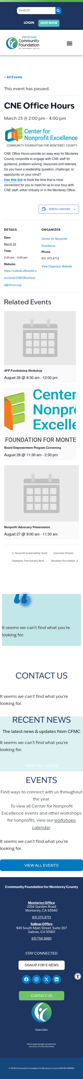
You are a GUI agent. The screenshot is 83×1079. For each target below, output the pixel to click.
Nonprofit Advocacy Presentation (27, 527)
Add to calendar (59, 209)
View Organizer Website (57, 266)
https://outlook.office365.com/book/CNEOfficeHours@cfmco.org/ (20, 278)
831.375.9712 (41, 917)
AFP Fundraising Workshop (23, 370)
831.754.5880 (41, 938)
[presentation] (40, 338)
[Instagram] (36, 979)
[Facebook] (26, 979)
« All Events (13, 77)
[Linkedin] (56, 979)
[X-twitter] (46, 979)
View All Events (41, 865)
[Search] (58, 10)
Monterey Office (41, 903)
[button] (78, 976)
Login (29, 23)
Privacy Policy (41, 1030)
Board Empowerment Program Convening (32, 448)
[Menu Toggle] (69, 43)
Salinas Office (42, 924)
